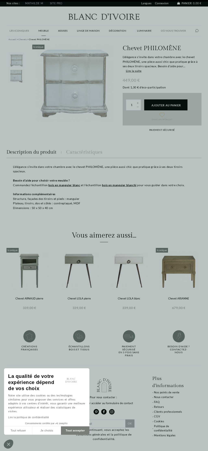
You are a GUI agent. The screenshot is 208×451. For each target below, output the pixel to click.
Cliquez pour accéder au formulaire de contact (104, 403)
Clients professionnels (168, 411)
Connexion (161, 3)
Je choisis (46, 430)
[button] (8, 444)
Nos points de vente (166, 392)
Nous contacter (163, 397)
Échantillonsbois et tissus (79, 348)
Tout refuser (18, 430)
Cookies (159, 421)
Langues (146, 3)
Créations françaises (29, 348)
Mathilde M (34, 3)
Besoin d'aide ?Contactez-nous (179, 349)
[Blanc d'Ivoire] (104, 16)
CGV (157, 416)
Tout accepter (75, 430)
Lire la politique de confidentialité (28, 417)
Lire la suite (134, 71)
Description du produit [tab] (31, 152)
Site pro (56, 3)
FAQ (156, 402)
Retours (159, 406)
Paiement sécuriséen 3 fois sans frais (129, 351)
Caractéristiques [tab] (84, 152)
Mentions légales (165, 435)
